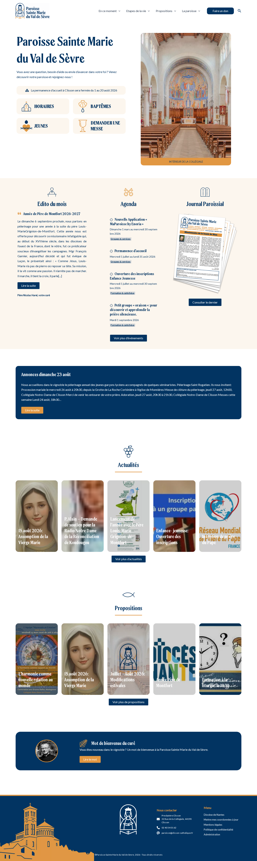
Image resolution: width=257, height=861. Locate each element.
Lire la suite (32, 410)
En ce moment (108, 11)
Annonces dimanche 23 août (46, 374)
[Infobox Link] (43, 106)
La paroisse (189, 11)
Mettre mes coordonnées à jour (221, 819)
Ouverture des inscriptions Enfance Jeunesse (132, 276)
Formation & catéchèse (122, 293)
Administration (212, 834)
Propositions (164, 11)
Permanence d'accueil (131, 250)
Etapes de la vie (136, 11)
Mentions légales (213, 824)
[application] (118, 10)
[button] (220, 11)
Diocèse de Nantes (214, 814)
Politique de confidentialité (218, 829)
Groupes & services (121, 238)
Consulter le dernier (205, 302)
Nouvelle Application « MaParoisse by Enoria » (128, 221)
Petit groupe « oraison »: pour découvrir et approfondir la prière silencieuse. (133, 310)
